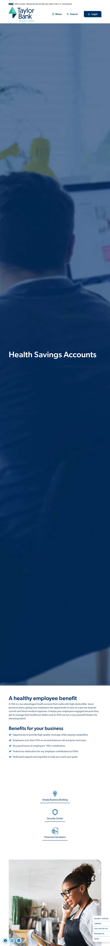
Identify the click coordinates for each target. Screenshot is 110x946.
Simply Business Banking (55, 800)
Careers (102, 923)
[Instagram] (12, 940)
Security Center (102, 919)
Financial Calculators (55, 837)
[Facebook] (5, 940)
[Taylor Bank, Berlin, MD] (21, 14)
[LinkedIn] (18, 940)
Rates (96, 939)
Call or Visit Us (101, 929)
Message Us (99, 934)
